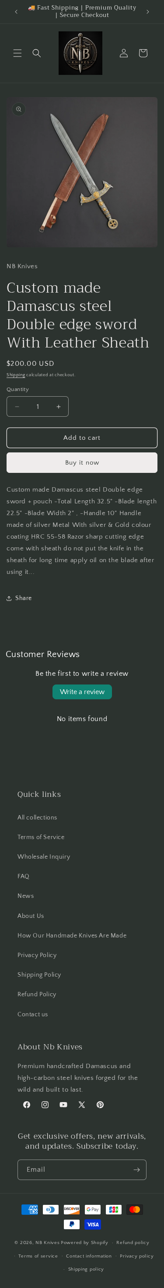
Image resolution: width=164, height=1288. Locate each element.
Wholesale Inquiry (43, 856)
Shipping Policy (39, 974)
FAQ (23, 876)
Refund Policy (36, 994)
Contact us (32, 1014)
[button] (17, 53)
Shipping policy (86, 1269)
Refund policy (132, 1242)
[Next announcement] (147, 11)
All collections (37, 817)
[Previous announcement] (16, 11)
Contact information (89, 1256)
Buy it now (82, 462)
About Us (30, 916)
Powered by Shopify (84, 1242)
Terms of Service (41, 837)
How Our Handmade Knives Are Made (71, 935)
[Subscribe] (136, 1170)
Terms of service (38, 1256)
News (25, 896)
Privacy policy (137, 1256)
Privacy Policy (36, 955)
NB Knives (47, 1242)
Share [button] (23, 598)
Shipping (16, 375)
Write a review (82, 692)
